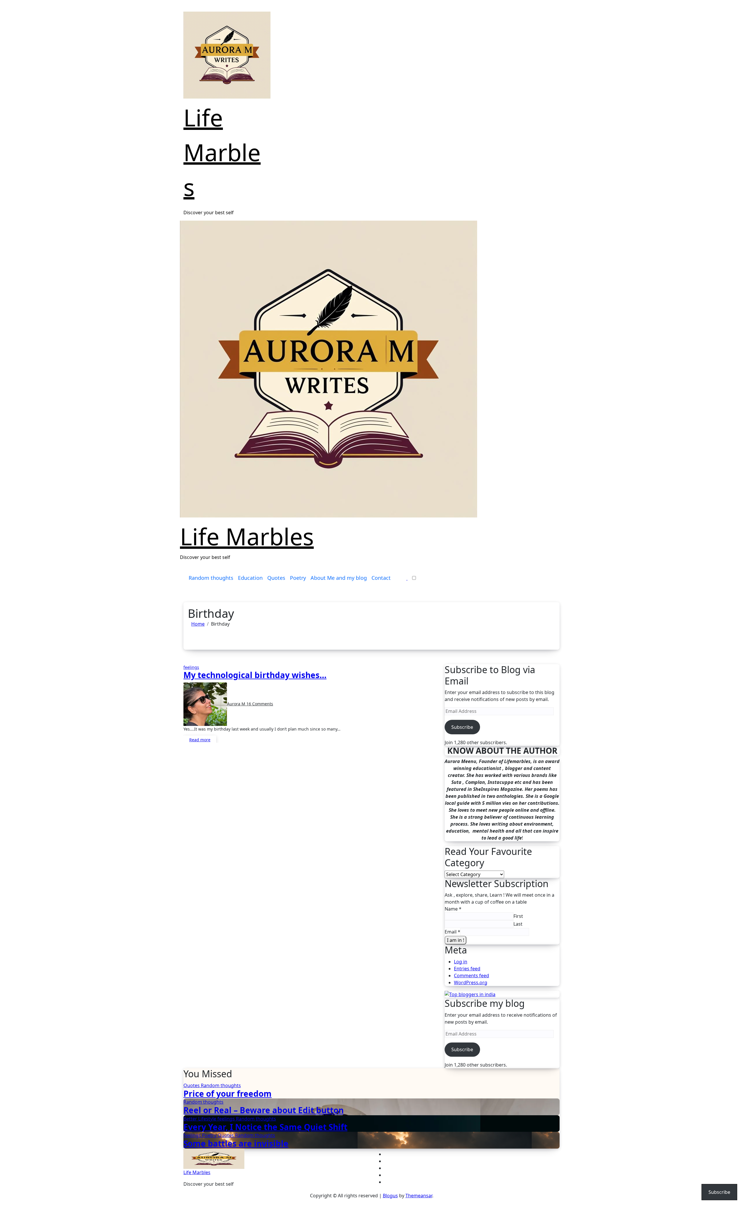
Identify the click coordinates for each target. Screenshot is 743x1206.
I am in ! (455, 940)
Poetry (298, 577)
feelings (191, 667)
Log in (460, 961)
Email (452, 932)
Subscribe (462, 727)
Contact (381, 577)
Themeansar (418, 1195)
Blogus (390, 1195)
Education (250, 577)
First (518, 916)
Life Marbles (222, 152)
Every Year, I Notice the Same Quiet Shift (265, 1126)
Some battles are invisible (235, 1143)
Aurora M (236, 703)
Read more (199, 739)
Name (453, 909)
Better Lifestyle (200, 1119)
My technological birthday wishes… (255, 674)
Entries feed (467, 968)
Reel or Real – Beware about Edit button (263, 1110)
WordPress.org (470, 982)
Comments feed (471, 975)
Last (517, 924)
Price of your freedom (227, 1093)
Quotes (276, 577)
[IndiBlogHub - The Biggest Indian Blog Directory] (470, 994)
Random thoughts (211, 577)
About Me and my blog (339, 577)
